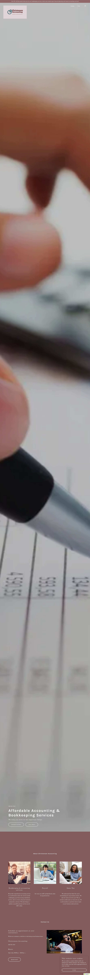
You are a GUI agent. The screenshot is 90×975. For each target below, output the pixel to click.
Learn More (31, 824)
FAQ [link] (79, 6)
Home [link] (72, 6)
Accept (74, 969)
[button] (85, 5)
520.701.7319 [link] (11, 806)
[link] (15, 5)
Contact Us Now (16, 824)
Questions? (14, 959)
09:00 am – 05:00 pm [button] (19, 952)
